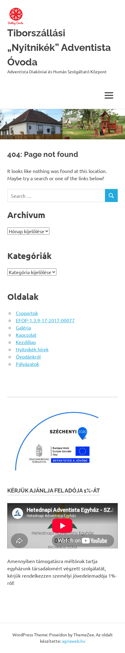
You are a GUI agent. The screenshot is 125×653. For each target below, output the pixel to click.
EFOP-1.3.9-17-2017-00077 (45, 320)
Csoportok (27, 313)
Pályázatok (27, 364)
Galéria (23, 327)
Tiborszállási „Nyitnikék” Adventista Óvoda (59, 47)
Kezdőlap (26, 342)
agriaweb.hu (73, 641)
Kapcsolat (26, 335)
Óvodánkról (28, 356)
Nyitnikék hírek (32, 349)
